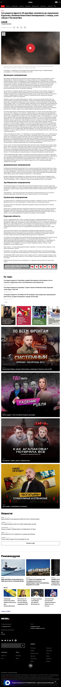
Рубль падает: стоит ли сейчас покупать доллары (18, 415)
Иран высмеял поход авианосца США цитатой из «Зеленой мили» (20, 519)
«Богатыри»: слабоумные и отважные (14, 506)
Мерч (17, 658)
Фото (2, 658)
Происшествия (35, 6)
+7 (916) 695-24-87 (6, 626)
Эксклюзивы (15, 6)
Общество (50, 6)
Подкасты (48, 658)
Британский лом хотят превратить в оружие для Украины (18, 534)
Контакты (18, 655)
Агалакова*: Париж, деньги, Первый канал (16, 460)
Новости (8, 6)
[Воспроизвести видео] (30, 48)
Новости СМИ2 (5, 611)
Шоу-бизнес (43, 6)
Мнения (48, 661)
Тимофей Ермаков (6, 24)
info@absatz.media (35, 626)
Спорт (47, 653)
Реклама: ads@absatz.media (37, 628)
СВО (55, 6)
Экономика (27, 6)
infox (3, 305)
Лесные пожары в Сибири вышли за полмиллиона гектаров (18, 529)
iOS (2, 632)
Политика (21, 6)
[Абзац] (30, 2)
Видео (2, 6)
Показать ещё (30, 543)
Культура (28, 577)
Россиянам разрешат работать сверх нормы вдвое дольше (18, 524)
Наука (47, 656)
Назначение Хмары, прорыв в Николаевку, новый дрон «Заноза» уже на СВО (27, 369)
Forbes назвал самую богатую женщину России (15, 539)
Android (3, 634)
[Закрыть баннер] (55, 681)
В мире (2, 517)
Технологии (33, 658)
